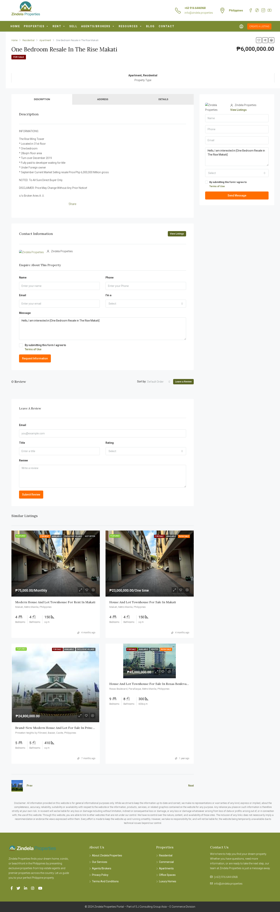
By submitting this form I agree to (45, 347)
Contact (166, 26)
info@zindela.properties (199, 12)
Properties (34, 26)
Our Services (99, 861)
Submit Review (31, 494)
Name (22, 277)
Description (42, 99)
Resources (128, 26)
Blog (150, 26)
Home (15, 26)
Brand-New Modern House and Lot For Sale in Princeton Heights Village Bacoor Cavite (79, 728)
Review (23, 460)
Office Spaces (167, 874)
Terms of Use (33, 349)
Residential (165, 855)
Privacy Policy (100, 874)
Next (191, 785)
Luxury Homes (167, 881)
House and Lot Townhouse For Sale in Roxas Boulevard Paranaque (157, 684)
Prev (29, 785)
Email (22, 295)
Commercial (166, 861)
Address (102, 99)
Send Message (237, 195)
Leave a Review (183, 381)
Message (25, 312)
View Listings (177, 233)
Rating (110, 442)
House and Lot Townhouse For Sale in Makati (142, 602)
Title (22, 442)
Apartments (166, 868)
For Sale (18, 57)
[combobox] (146, 304)
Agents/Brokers (96, 26)
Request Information (35, 358)
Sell (73, 26)
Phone (110, 277)
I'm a (108, 295)
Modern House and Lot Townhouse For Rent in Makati (55, 602)
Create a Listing (259, 26)
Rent (57, 26)
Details (163, 99)
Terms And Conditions (105, 881)
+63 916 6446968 (195, 8)
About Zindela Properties (107, 855)
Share (72, 204)
